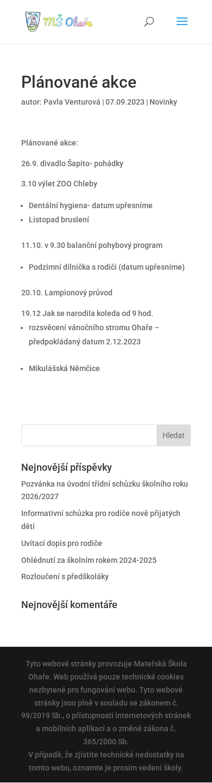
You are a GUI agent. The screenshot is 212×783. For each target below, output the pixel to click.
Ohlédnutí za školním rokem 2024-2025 (89, 560)
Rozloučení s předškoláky (65, 576)
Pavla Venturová (72, 102)
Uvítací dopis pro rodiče (61, 543)
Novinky (163, 102)
